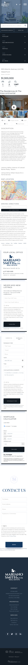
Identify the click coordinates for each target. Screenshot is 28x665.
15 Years (14, 426)
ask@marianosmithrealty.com (14, 593)
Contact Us (6, 275)
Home (2, 243)
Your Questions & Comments (11, 370)
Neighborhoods (8, 42)
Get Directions (14, 210)
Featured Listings (14, 611)
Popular (5, 36)
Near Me (21, 30)
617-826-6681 (8, 271)
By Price (5, 61)
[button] (25, 26)
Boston (20, 243)
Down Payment (8, 436)
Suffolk (15, 243)
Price (5, 430)
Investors (14, 622)
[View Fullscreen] (3, 188)
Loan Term (6, 422)
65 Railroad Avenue (14, 596)
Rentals (5, 48)
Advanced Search (7, 30)
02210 (24, 243)
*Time (5, 363)
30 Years (7, 426)
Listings (7, 243)
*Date (5, 357)
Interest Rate (7, 441)
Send (14, 544)
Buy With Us (14, 618)
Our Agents (12, 275)
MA (11, 243)
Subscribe (12, 324)
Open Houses (6, 55)
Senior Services (14, 624)
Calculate (14, 449)
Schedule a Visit (19, 338)
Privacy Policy (10, 406)
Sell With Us (14, 620)
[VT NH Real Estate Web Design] (14, 662)
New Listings (14, 609)
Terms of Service (19, 406)
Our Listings (14, 607)
